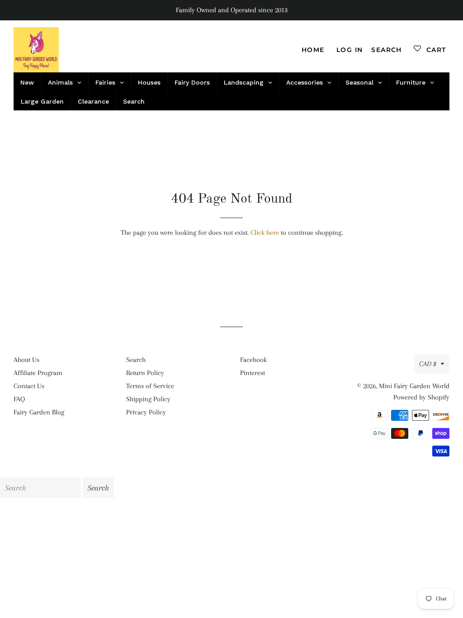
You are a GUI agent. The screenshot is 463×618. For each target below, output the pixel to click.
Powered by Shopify (421, 397)
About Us (26, 360)
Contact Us (29, 386)
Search (136, 360)
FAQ (19, 399)
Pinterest (252, 373)
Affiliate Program (38, 373)
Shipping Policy (148, 399)
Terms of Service (150, 386)
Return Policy (145, 373)
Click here (264, 232)
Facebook (253, 360)
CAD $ (427, 364)
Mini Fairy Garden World (414, 386)
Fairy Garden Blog (39, 412)
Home (313, 50)
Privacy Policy (146, 412)
